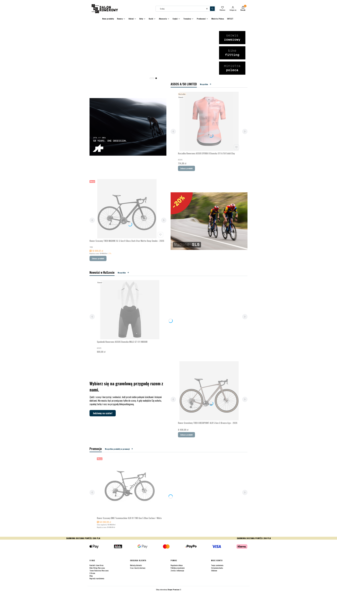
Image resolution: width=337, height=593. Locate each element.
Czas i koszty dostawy (137, 567)
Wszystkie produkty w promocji (117, 448)
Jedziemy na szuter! (102, 413)
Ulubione (214, 570)
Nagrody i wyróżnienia (97, 578)
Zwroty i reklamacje (177, 570)
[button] (212, 8)
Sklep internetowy (167, 589)
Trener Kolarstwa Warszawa (99, 570)
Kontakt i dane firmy (96, 565)
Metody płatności (136, 565)
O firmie (92, 573)
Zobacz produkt (186, 168)
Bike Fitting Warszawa (97, 567)
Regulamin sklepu (177, 565)
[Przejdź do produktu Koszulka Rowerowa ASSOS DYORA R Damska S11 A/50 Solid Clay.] (209, 121)
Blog (91, 575)
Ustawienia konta (217, 567)
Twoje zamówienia (217, 565)
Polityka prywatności (178, 567)
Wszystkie (204, 84)
